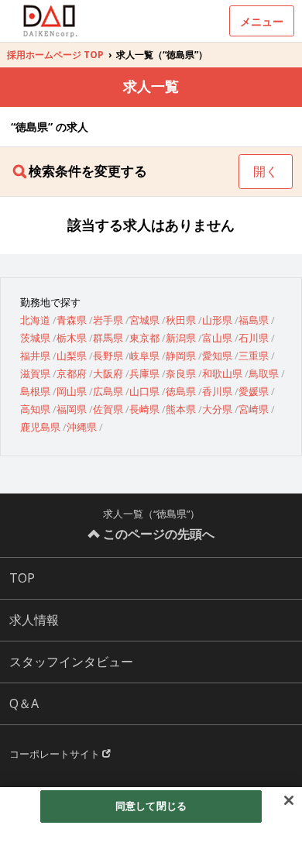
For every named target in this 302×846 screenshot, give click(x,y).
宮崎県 (254, 409)
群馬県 (108, 338)
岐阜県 (144, 356)
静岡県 (181, 356)
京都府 (72, 373)
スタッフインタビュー (71, 661)
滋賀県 (35, 373)
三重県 (254, 356)
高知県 (35, 409)
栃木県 (72, 338)
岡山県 (72, 391)
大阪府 (108, 373)
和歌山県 (222, 373)
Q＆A (24, 703)
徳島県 (181, 391)
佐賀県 (108, 409)
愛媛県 (254, 391)
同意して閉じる (151, 806)
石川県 (254, 338)
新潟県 (181, 338)
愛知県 (217, 356)
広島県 (108, 391)
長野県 (108, 356)
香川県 (217, 391)
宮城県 (144, 320)
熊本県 (181, 409)
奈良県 (181, 373)
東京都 (144, 338)
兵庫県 (144, 373)
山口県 (144, 391)
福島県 (254, 320)
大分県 (217, 409)
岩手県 (108, 320)
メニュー (261, 21)
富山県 (217, 338)
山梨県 (72, 356)
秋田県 (181, 320)
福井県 (35, 356)
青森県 (72, 320)
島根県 (35, 391)
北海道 (35, 320)
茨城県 (35, 338)
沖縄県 (82, 427)
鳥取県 (264, 373)
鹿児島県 (40, 427)
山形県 (217, 320)
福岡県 (72, 409)
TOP (22, 577)
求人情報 (34, 619)
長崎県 (144, 409)
